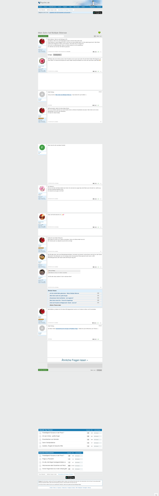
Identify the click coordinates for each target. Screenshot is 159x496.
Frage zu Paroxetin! (48, 459)
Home (40, 6)
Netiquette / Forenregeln (82, 487)
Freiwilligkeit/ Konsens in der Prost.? (53, 433)
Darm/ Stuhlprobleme (48, 442)
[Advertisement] (74, 349)
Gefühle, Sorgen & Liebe (52, 474)
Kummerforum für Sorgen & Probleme (65, 474)
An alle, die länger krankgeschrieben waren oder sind (58, 462)
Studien (83, 6)
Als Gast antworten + (43, 36)
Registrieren (92, 6)
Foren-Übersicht (42, 474)
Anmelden (99, 6)
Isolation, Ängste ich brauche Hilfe (52, 446)
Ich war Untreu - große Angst (51, 436)
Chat (70, 6)
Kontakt (51, 487)
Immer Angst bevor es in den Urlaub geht (54, 469)
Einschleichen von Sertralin (50, 439)
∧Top (156, 495)
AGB (76, 487)
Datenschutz (64, 487)
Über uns (55, 487)
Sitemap (89, 487)
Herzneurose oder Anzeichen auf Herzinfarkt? (56, 465)
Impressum (59, 487)
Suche (59, 6)
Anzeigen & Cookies (71, 487)
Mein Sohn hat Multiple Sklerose (52, 32)
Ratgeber (65, 6)
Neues (45, 6)
